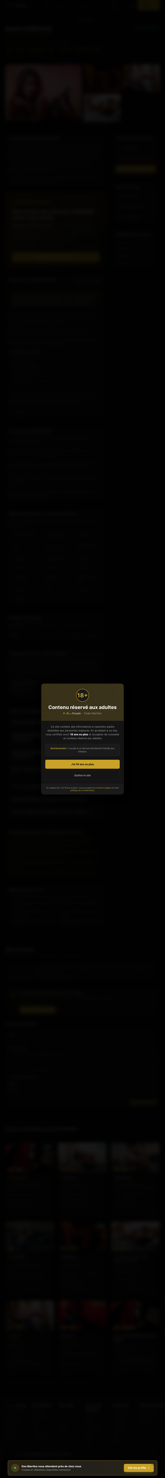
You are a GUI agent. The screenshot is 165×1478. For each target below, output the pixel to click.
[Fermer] (152, 1465)
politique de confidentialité (82, 790)
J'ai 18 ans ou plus (82, 764)
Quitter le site (82, 775)
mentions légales (103, 788)
